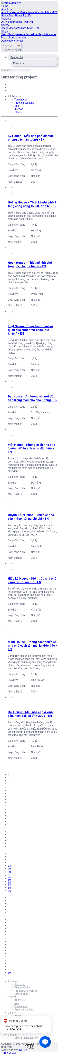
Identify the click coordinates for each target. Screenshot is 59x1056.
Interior (18, 109)
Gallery (5, 24)
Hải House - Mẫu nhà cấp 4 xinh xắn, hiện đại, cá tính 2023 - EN (30, 714)
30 (9, 872)
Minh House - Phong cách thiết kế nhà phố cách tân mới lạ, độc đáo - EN (32, 645)
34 (9, 884)
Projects (6, 18)
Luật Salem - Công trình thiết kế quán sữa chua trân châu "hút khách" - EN (30, 329)
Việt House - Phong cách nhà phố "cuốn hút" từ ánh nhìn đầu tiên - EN (31, 448)
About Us (6, 9)
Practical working (23, 21)
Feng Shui (7, 34)
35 (9, 887)
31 (9, 875)
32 (9, 878)
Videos (13, 28)
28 (9, 865)
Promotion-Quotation (39, 12)
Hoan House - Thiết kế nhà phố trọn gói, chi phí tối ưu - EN (30, 264)
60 (9, 972)
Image (5, 28)
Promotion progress (26, 990)
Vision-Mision (19, 12)
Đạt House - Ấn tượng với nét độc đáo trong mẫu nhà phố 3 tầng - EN (33, 398)
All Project (7, 21)
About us (6, 12)
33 (9, 881)
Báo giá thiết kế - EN (20, 15)
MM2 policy (21, 993)
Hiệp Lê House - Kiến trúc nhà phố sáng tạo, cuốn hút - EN (32, 580)
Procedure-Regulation (37, 34)
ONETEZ (22, 1050)
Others (18, 112)
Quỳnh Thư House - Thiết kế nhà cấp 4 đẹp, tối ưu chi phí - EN (31, 516)
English (17, 50)
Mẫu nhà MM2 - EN (28, 28)
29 (9, 868)
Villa (16, 105)
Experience (19, 34)
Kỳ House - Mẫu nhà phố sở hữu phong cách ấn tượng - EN (30, 137)
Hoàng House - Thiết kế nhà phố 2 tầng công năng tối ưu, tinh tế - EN (32, 204)
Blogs (4, 31)
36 (9, 890)
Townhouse (21, 99)
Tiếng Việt (7, 50)
